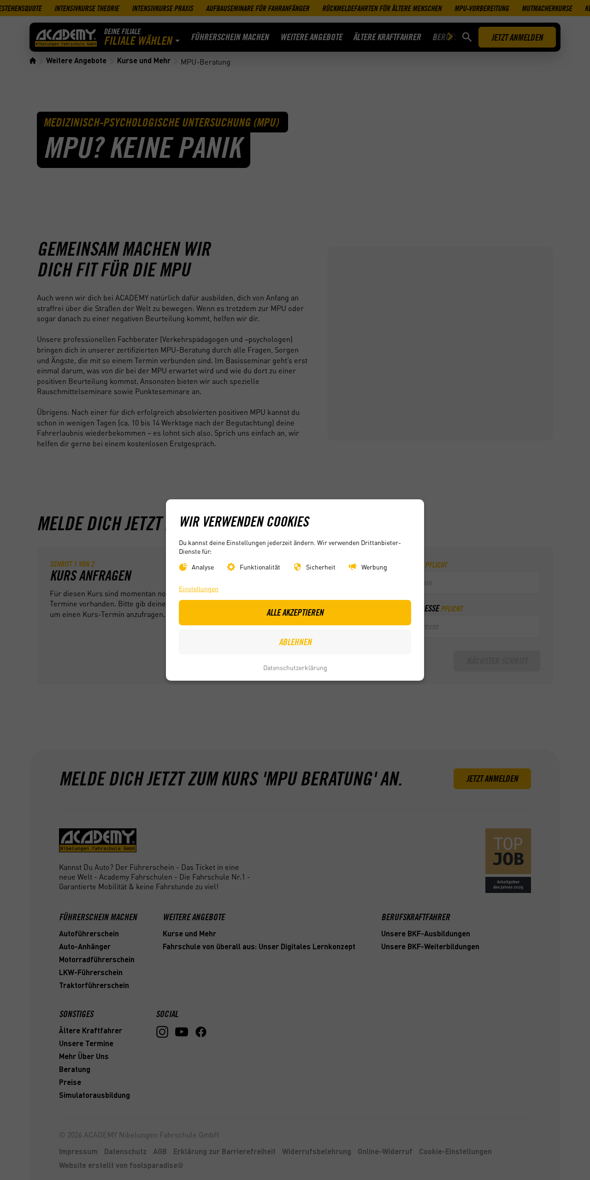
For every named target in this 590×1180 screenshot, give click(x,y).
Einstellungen (198, 589)
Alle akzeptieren (295, 612)
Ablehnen (295, 641)
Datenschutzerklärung (295, 667)
